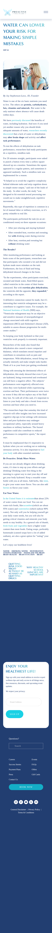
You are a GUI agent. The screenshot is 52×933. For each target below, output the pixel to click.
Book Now (26, 787)
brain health (10, 555)
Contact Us (13, 779)
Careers (12, 759)
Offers (34, 769)
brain (40, 555)
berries (6, 487)
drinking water (20, 551)
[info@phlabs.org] (36, 802)
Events (34, 759)
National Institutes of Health (16, 310)
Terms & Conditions (26, 812)
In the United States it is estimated (19, 498)
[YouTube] (26, 802)
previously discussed (21, 120)
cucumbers (28, 505)
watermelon (23, 508)
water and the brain (34, 553)
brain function (27, 555)
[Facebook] (21, 802)
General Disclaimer (18, 809)
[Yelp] (31, 802)
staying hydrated (12, 553)
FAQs (34, 764)
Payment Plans (15, 769)
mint (46, 481)
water (6, 551)
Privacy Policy (34, 809)
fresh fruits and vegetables (15, 526)
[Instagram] (16, 802)
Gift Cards (36, 774)
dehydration (36, 551)
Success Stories (15, 764)
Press (11, 774)
